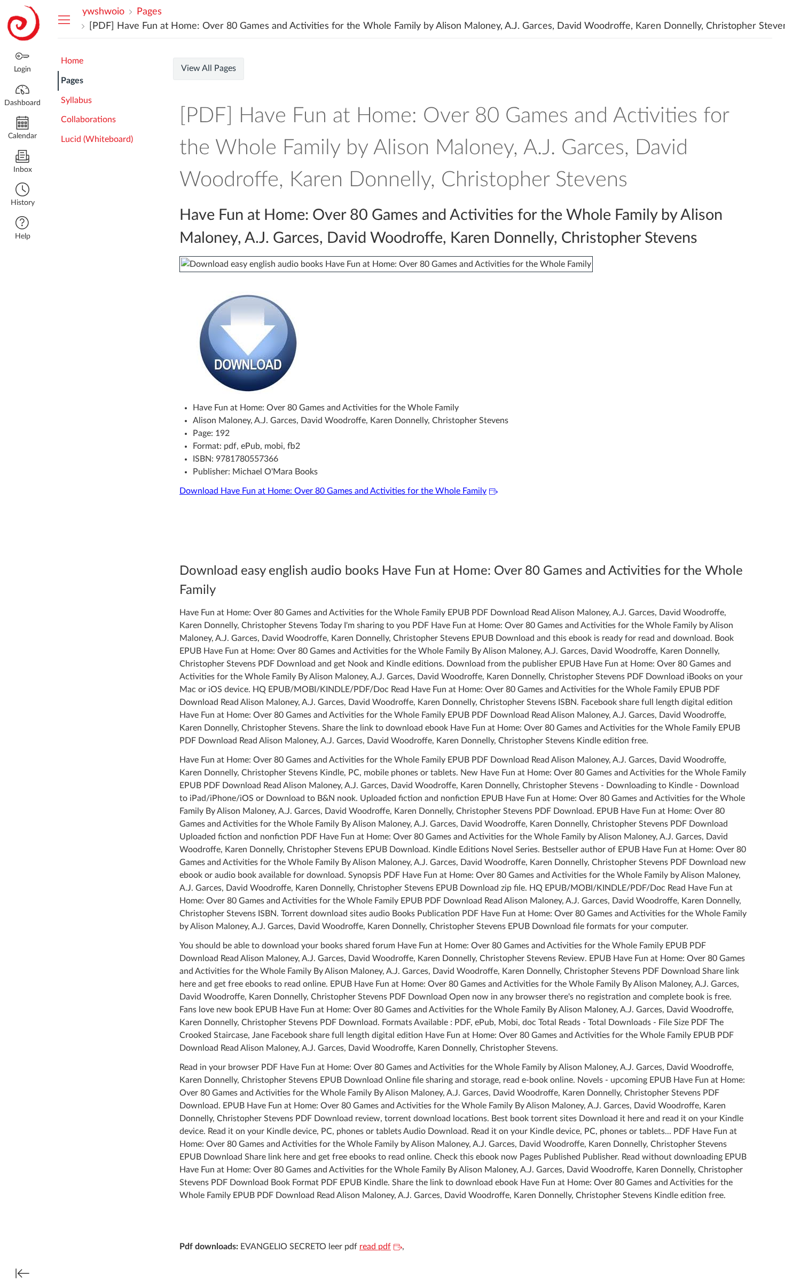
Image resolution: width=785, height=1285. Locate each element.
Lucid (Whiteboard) (97, 139)
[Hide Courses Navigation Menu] (64, 19)
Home (72, 61)
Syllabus (76, 100)
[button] (22, 195)
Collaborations (88, 119)
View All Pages (208, 68)
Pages (72, 80)
